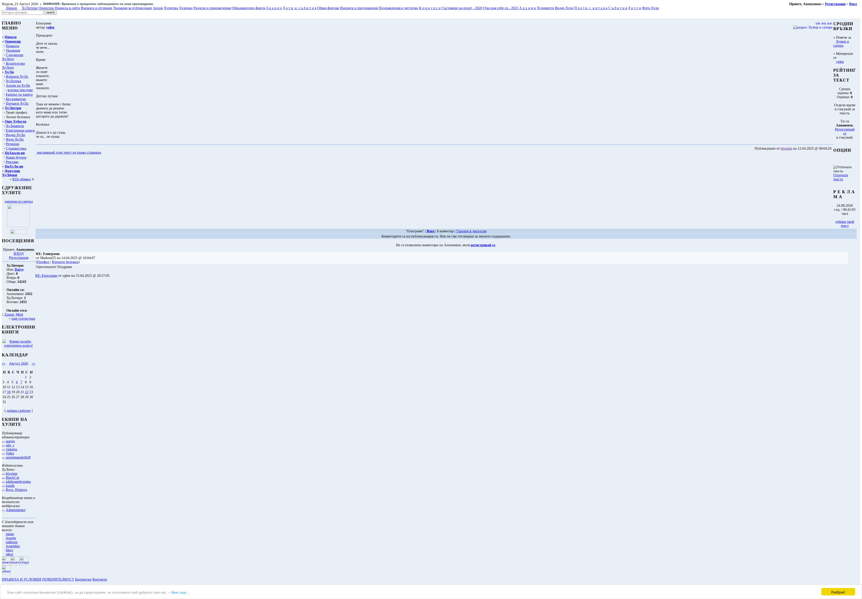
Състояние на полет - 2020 (462, 8)
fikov (9, 550)
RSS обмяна (21, 179)
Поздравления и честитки (398, 8)
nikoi (9, 554)
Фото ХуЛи (15, 139)
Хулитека (171, 8)
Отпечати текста (840, 177)
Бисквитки (83, 579)
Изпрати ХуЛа (17, 76)
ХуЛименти (15, 126)
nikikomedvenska (18, 482)
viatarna (11, 449)
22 (27, 392)
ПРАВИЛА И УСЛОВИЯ (21, 579)
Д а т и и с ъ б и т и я (299, 8)
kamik (10, 486)
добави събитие (19, 411)
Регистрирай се (845, 131)
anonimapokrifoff (18, 457)
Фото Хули (650, 8)
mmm (10, 534)
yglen (840, 62)
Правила (12, 46)
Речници (12, 144)
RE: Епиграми (46, 275)
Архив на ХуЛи (18, 85)
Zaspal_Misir (13, 314)
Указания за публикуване (132, 8)
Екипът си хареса (19, 94)
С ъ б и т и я (617, 8)
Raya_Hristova (16, 490)
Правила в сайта (67, 8)
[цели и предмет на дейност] (18, 226)
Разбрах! (838, 592)
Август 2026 (18, 363)
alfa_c (10, 445)
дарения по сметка (18, 201)
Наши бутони (16, 157)
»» (33, 363)
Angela (11, 538)
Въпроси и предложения (359, 8)
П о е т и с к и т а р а (590, 8)
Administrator (15, 510)
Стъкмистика (16, 148)
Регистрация (18, 258)
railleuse (12, 542)
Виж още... (180, 592)
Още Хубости (15, 121)
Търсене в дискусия (471, 231)
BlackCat (12, 477)
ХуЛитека (13, 81)
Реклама (12, 162)
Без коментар (16, 99)
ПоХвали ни (15, 153)
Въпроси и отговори (96, 8)
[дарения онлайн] (18, 233)
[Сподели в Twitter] (127, 153)
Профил (43, 262)
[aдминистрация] (109, 579)
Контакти (99, 579)
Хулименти (545, 8)
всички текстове (20, 90)
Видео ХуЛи (15, 135)
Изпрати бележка (65, 262)
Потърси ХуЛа (17, 103)
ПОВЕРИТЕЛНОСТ (58, 579)
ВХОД (19, 253)
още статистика (23, 318)
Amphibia (13, 546)
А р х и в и (527, 8)
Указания (13, 50)
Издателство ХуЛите (13, 65)
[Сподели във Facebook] (110, 153)
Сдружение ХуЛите (12, 57)
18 (9, 392)
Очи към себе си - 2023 (500, 8)
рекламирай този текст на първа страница (69, 152)
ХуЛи (9, 72)
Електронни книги (20, 130)
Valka (10, 453)
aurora (10, 441)
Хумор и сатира (841, 43)
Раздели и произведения (212, 8)
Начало (11, 8)
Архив (158, 8)
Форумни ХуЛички (11, 173)
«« (3, 363)
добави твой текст (844, 224)
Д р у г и (634, 8)
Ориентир (13, 41)
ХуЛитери (29, 8)
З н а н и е (274, 8)
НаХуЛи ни (14, 166)
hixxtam (11, 473)
